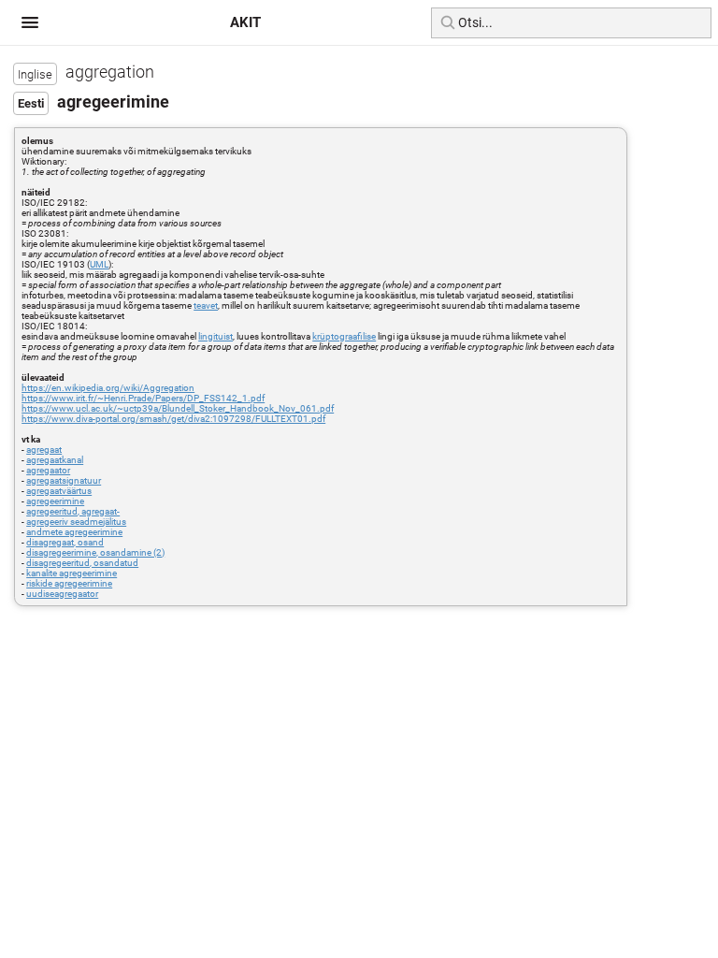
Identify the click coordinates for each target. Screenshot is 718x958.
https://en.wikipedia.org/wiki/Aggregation (108, 388)
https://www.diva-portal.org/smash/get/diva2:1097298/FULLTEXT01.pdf (173, 419)
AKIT (245, 22)
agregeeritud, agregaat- (73, 511)
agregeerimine (55, 501)
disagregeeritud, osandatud (82, 563)
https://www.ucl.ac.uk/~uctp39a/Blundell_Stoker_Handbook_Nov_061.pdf (178, 408)
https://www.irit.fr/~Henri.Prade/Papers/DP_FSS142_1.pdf (143, 398)
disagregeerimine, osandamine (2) (95, 552)
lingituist (215, 336)
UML (99, 264)
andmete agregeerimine (74, 532)
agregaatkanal (54, 460)
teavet (206, 305)
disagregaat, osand (65, 542)
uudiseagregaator (62, 593)
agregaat (44, 449)
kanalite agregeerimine (71, 573)
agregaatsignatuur (63, 480)
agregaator (48, 470)
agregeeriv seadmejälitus (76, 521)
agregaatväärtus (59, 491)
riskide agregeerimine (69, 583)
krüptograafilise (344, 336)
